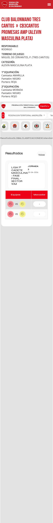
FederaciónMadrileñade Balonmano (15, 4)
